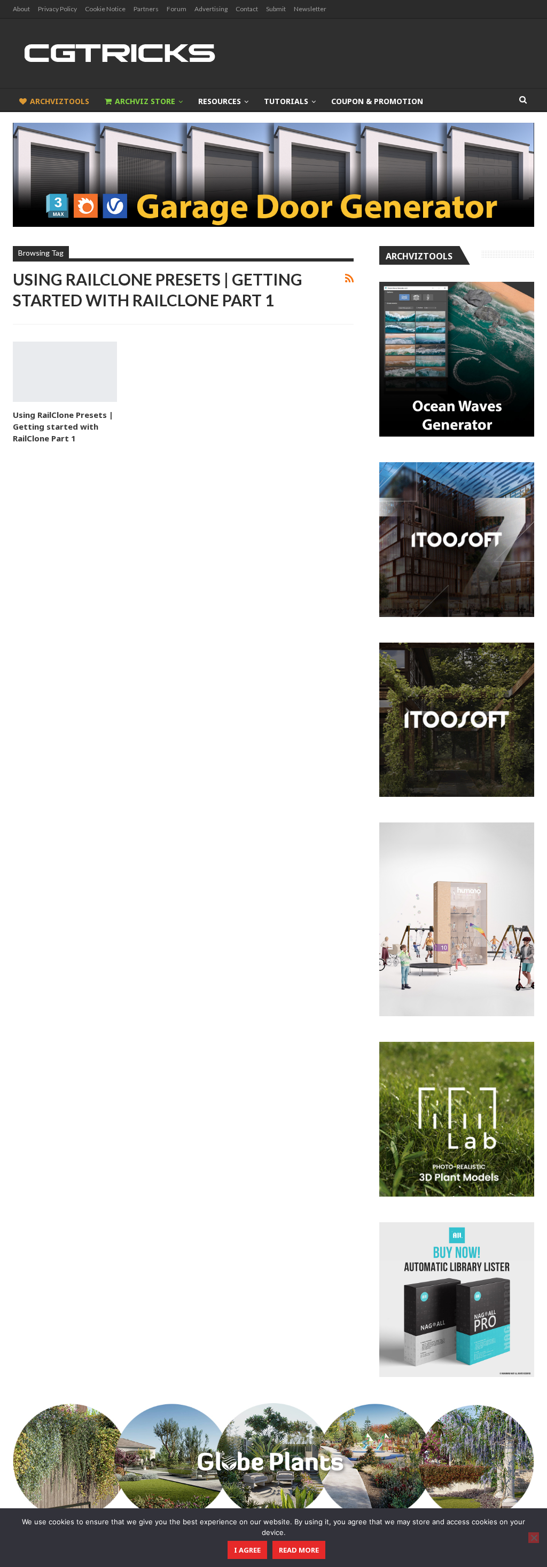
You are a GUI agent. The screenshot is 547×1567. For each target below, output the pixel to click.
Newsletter (310, 9)
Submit (276, 9)
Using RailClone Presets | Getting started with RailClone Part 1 (63, 426)
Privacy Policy (57, 9)
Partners (146, 9)
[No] (533, 1537)
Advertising (211, 9)
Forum (176, 9)
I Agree (247, 1550)
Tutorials (286, 101)
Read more (299, 1550)
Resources (219, 101)
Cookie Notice (105, 9)
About (21, 9)
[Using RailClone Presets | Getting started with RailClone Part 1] (65, 372)
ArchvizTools (59, 101)
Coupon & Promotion (377, 101)
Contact (247, 9)
